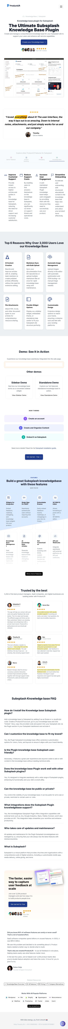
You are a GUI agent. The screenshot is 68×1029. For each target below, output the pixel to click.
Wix (21, 997)
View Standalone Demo (48, 395)
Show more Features (34, 574)
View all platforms (34, 1006)
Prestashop (29, 1001)
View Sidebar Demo (19, 395)
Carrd (53, 1001)
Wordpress (11, 997)
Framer (39, 1001)
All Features (32, 984)
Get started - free (33, 457)
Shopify (30, 997)
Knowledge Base (31, 16)
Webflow (17, 1001)
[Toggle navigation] (61, 7)
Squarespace (42, 997)
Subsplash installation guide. (46, 448)
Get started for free (18, 904)
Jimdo (47, 1001)
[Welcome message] (62, 1023)
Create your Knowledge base (33, 42)
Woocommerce (56, 997)
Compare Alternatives (56, 984)
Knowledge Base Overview (15, 984)
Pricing (42, 984)
